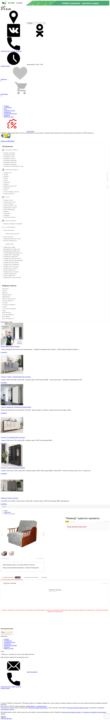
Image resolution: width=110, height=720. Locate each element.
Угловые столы (8, 200)
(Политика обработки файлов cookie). (78, 707)
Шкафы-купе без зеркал (11, 262)
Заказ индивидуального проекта (10, 346)
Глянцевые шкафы (9, 155)
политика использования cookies (71, 712)
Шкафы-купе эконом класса (12, 258)
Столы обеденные (9, 209)
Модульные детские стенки (12, 239)
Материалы (7, 112)
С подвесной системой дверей (13, 260)
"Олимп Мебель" (7, 301)
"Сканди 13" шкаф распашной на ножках (13, 467)
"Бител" (4, 291)
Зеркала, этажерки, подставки (12, 224)
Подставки (6, 213)
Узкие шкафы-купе (9, 275)
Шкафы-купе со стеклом (11, 272)
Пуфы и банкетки (8, 230)
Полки (5, 190)
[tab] (11, 578)
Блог (5, 109)
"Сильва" (5, 303)
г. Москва (29, 23)
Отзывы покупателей (10, 113)
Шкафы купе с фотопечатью (12, 277)
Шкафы (5, 174)
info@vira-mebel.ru (32, 672)
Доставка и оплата (9, 110)
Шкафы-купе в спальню (10, 268)
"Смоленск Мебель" (8, 304)
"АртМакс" (5, 289)
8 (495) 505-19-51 (6, 686)
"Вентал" (5, 293)
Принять (3, 717)
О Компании (8, 107)
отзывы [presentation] (44, 577)
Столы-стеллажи (8, 204)
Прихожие (6, 182)
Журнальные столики (10, 208)
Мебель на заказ (8, 116)
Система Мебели (8, 314)
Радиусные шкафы (9, 247)
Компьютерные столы (10, 206)
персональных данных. (7, 709)
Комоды (5, 176)
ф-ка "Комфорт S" (8, 318)
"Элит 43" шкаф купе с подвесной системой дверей (16, 407)
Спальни (6, 184)
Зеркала (6, 211)
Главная (6, 106)
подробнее (4, 352)
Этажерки (6, 215)
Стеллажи (6, 188)
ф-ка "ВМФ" (6, 316)
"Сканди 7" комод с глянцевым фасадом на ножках (16, 376)
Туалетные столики (9, 217)
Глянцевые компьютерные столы (13, 166)
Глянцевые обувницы (9, 164)
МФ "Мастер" (6, 312)
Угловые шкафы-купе (10, 273)
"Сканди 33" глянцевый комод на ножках (13, 437)
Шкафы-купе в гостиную (11, 266)
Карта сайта (4, 706)
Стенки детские (8, 237)
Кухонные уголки (8, 193)
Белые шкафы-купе (9, 270)
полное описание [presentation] (31, 577)
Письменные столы (9, 202)
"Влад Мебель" (7, 295)
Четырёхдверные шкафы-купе (12, 253)
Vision (4, 310)
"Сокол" (4, 306)
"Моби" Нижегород (8, 299)
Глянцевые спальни (9, 158)
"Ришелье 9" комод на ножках (9, 498)
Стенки (5, 180)
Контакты (7, 115)
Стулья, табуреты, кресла (11, 191)
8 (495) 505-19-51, (6, 51)
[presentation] (2, 534)
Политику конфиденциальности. (38, 707)
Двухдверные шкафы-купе (11, 249)
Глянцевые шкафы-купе (10, 256)
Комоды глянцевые (9, 153)
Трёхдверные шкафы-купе (11, 251)
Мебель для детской (9, 186)
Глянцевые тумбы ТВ (9, 162)
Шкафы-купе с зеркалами (11, 255)
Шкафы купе (7, 173)
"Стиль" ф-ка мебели (9, 308)
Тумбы (5, 178)
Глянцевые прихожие (9, 160)
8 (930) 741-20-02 (16, 51)
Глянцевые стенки (9, 157)
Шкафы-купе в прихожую (11, 264)
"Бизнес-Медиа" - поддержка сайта (36, 706)
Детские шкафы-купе (10, 240)
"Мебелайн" (6, 297)
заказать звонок (5, 66)
